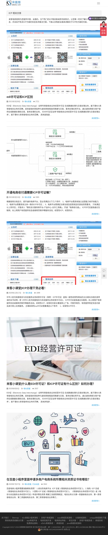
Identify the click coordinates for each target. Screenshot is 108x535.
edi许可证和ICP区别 (20, 97)
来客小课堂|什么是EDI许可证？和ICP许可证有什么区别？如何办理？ (51, 383)
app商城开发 (32, 520)
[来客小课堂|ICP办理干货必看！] (54, 253)
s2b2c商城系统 (47, 523)
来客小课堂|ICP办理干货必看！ (27, 288)
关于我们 (5, 518)
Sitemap (15, 518)
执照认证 (67, 530)
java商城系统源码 (74, 523)
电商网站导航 (60, 520)
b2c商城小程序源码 (30, 518)
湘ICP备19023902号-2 (97, 527)
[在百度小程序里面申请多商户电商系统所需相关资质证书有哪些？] (54, 444)
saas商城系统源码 (64, 518)
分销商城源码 (80, 518)
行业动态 (35, 484)
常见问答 (72, 520)
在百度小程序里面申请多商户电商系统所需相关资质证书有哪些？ (49, 479)
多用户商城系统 (85, 520)
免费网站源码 (32, 523)
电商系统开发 (45, 520)
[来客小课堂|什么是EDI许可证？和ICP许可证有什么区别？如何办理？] (54, 349)
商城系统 (99, 520)
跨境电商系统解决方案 (14, 520)
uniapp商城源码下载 (98, 518)
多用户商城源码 (47, 518)
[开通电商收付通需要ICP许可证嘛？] (54, 157)
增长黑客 (27, 101)
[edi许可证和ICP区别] (54, 62)
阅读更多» (95, 118)
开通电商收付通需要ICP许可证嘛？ (29, 192)
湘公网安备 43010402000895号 (52, 530)
